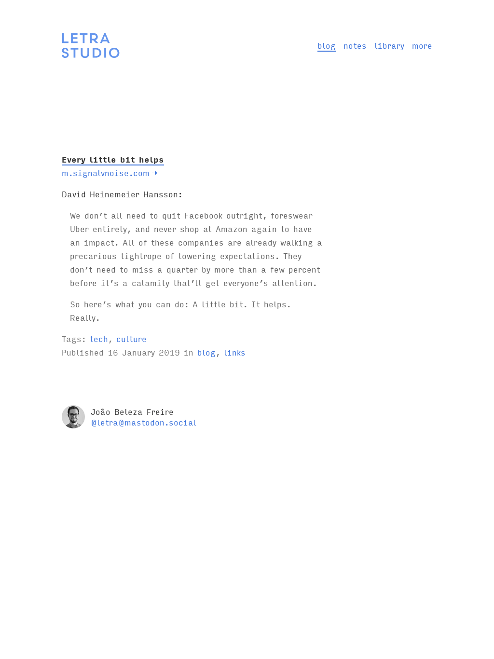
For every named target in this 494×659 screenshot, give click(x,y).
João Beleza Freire (132, 411)
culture (131, 338)
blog (326, 45)
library (389, 45)
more (422, 45)
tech (99, 338)
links (235, 352)
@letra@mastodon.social (143, 422)
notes (355, 45)
